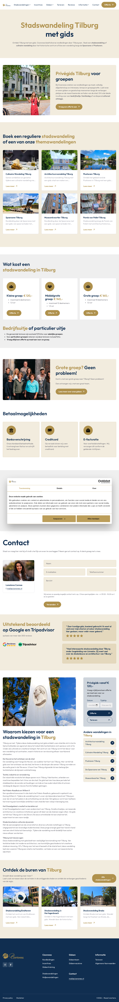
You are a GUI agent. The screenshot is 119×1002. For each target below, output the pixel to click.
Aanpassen (57, 519)
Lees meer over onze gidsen (70, 391)
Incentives (38, 5)
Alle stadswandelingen (103, 878)
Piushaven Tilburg (92, 761)
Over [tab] (94, 488)
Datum (90, 700)
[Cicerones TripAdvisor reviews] (27, 644)
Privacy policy (8, 998)
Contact (95, 5)
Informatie (83, 5)
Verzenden (51, 604)
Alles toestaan (93, 519)
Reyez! (106, 998)
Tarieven (60, 5)
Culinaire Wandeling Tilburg (96, 752)
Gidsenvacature (75, 963)
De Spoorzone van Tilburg (96, 769)
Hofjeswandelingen (50, 977)
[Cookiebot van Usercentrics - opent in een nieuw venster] (100, 481)
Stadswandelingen (21, 5)
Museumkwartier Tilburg (95, 778)
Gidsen (49, 5)
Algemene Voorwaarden (105, 963)
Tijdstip (103, 700)
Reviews (71, 5)
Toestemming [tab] (24, 488)
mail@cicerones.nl (14, 588)
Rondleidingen (48, 959)
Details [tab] (59, 488)
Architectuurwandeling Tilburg (94, 742)
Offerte (107, 5)
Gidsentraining (48, 967)
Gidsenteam (74, 959)
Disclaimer (20, 998)
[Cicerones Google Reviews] (9, 644)
